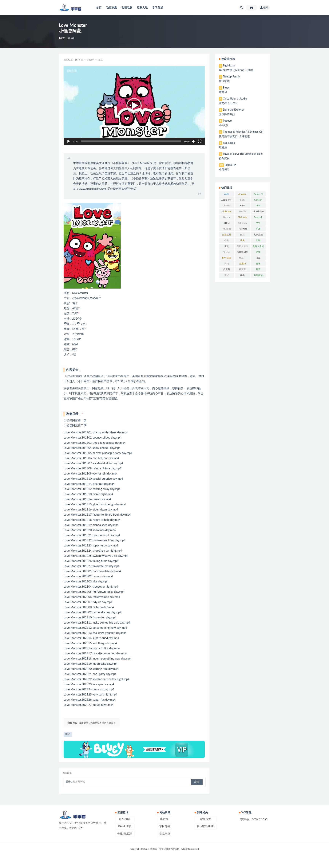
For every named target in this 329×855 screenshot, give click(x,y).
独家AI (242, 263)
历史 (226, 246)
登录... (69, 782)
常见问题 (164, 834)
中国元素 (242, 229)
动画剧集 (111, 7)
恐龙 (258, 252)
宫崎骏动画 (242, 252)
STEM (227, 223)
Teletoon (242, 223)
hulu (258, 205)
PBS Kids (242, 217)
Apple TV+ (226, 200)
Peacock (258, 217)
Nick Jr (226, 217)
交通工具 (226, 235)
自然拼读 (258, 275)
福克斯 (242, 269)
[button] (134, 105)
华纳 (258, 240)
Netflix (242, 211)
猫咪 (258, 263)
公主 (226, 240)
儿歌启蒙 (258, 235)
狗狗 (226, 263)
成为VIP (164, 819)
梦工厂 (242, 258)
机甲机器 (226, 258)
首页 (98, 7)
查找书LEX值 (125, 834)
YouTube (226, 229)
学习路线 (157, 7)
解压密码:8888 (205, 826)
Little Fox (226, 211)
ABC (226, 194)
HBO (242, 205)
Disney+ (227, 205)
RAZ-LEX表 (124, 826)
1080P (62, 38)
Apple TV (258, 194)
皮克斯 (226, 269)
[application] (134, 105)
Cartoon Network (258, 201)
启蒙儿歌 (142, 7)
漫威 (258, 258)
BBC (67, 734)
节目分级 (164, 826)
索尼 (226, 275)
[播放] (68, 141)
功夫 (242, 240)
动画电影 (126, 7)
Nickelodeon (258, 212)
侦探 (242, 235)
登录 (266, 7)
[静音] (194, 141)
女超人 (226, 252)
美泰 (242, 275)
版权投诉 (205, 819)
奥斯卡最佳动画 (242, 247)
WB (258, 223)
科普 (258, 269)
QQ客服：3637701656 (253, 819)
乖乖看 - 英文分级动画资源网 (165, 849)
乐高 (258, 229)
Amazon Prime (242, 195)
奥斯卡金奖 (258, 246)
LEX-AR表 (125, 819)
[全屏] (200, 141)
